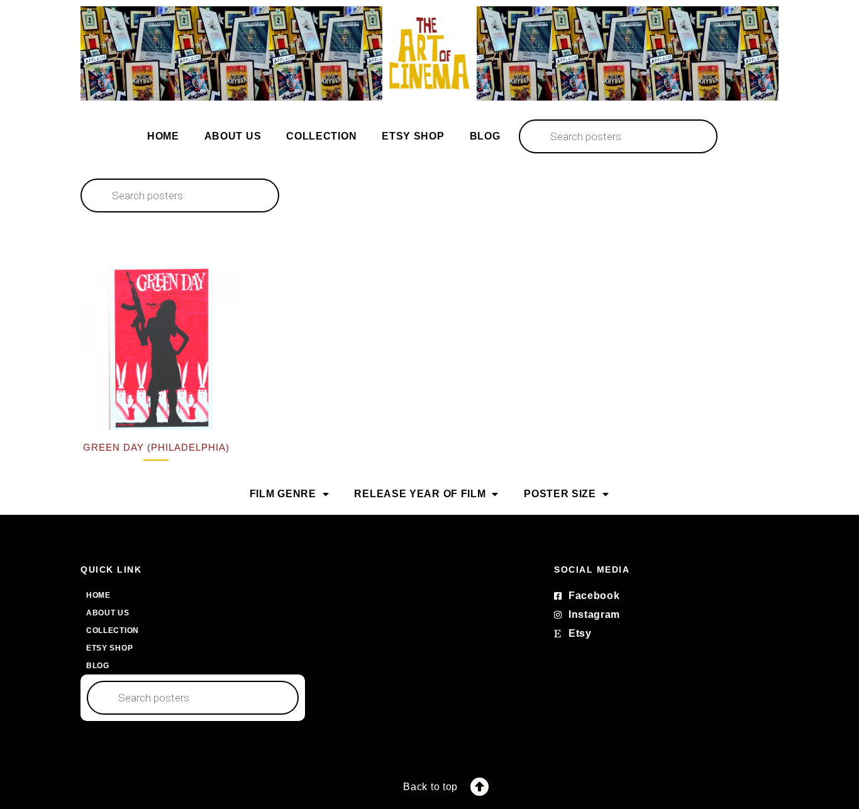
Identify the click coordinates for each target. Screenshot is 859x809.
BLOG (485, 136)
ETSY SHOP (413, 136)
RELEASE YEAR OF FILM (419, 493)
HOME (163, 136)
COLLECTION (321, 136)
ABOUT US (233, 136)
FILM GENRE (283, 493)
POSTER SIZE (560, 493)
